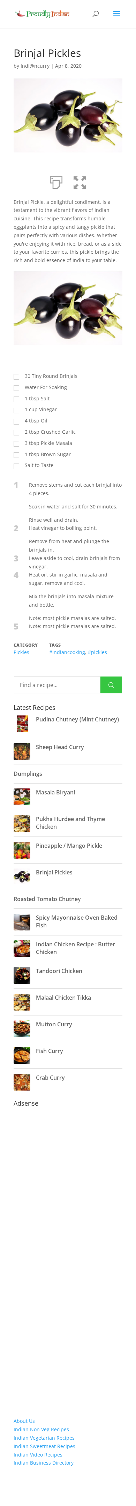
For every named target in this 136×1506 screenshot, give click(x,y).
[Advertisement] (68, 1226)
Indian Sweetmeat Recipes (44, 1446)
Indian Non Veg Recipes (41, 1429)
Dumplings (28, 774)
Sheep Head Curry (60, 747)
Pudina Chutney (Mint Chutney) (77, 719)
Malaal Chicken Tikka (63, 997)
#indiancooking (67, 652)
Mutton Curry (54, 1024)
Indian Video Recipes (38, 1454)
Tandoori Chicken (59, 971)
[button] (80, 181)
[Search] (111, 685)
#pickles (97, 652)
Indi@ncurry (35, 65)
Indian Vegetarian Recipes (44, 1437)
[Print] (56, 181)
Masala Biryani (55, 792)
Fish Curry (49, 1051)
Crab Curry (50, 1077)
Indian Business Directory (44, 1462)
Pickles (21, 652)
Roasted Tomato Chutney (47, 899)
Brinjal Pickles (54, 872)
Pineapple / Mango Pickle (69, 845)
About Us (24, 1421)
